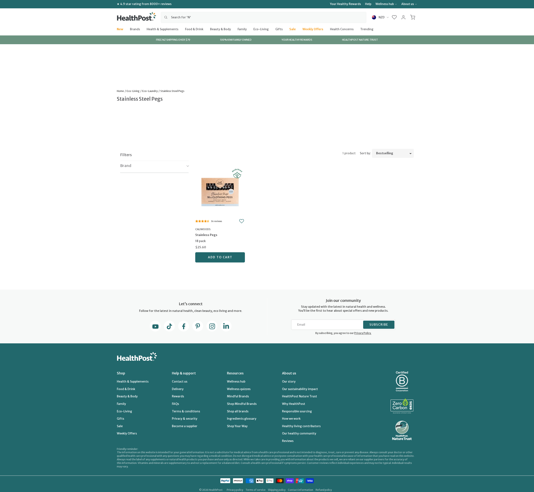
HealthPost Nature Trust (299, 396)
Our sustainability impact (300, 389)
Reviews (287, 441)
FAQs (175, 404)
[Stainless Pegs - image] (220, 191)
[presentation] (220, 238)
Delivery (178, 389)
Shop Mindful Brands (242, 404)
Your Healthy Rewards (345, 4)
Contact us (179, 381)
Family (242, 29)
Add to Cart (220, 257)
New (120, 29)
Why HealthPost (293, 404)
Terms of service (256, 489)
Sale (292, 29)
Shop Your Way (237, 426)
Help (368, 4)
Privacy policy (235, 489)
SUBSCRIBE (378, 324)
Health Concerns (342, 29)
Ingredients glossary (241, 418)
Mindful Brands (238, 396)
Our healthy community (299, 433)
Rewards (178, 396)
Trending (366, 29)
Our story (289, 381)
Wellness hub (384, 4)
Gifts (279, 29)
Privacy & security (184, 418)
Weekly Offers (312, 29)
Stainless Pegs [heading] (206, 235)
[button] (394, 17)
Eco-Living (261, 29)
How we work (291, 418)
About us (407, 4)
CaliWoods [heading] (202, 229)
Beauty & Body (220, 29)
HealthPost (216, 489)
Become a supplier (184, 426)
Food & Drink (194, 29)
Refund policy (324, 489)
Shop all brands (237, 411)
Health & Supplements (162, 29)
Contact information (300, 489)
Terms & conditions (186, 411)
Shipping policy (277, 489)
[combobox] (263, 17)
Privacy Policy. (362, 333)
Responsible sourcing (297, 411)
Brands (135, 29)
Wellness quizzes (239, 389)
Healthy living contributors (301, 426)
